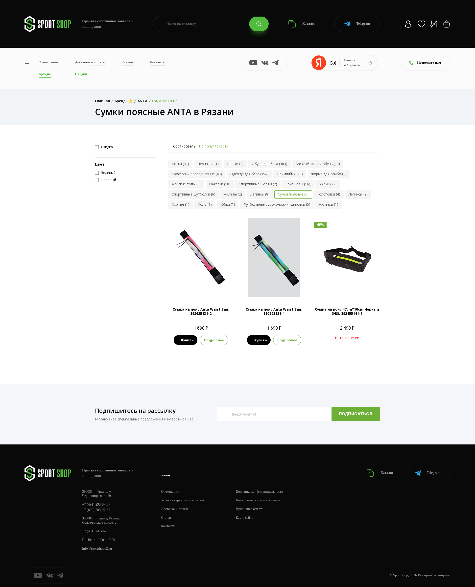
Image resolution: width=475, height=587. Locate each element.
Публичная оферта (249, 509)
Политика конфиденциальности (259, 491)
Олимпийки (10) (290, 173)
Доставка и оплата (90, 62)
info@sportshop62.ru (97, 548)
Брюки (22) (327, 184)
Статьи (127, 62)
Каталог (308, 23)
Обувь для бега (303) (269, 163)
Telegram (363, 23)
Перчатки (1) (208, 163)
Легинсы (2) (358, 194)
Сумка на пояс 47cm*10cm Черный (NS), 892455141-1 (347, 311)
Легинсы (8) (259, 194)
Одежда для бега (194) (249, 173)
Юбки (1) (227, 204)
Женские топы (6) (186, 184)
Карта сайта (244, 517)
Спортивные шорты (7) (258, 184)
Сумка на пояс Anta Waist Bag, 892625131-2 (201, 311)
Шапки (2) (235, 163)
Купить (187, 340)
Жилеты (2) (233, 194)
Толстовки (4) (328, 194)
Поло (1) (205, 204)
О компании (48, 62)
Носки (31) (180, 163)
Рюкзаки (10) (219, 184)
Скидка (107, 147)
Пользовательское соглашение (258, 500)
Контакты (158, 62)
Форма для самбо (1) (328, 173)
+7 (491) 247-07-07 (96, 531)
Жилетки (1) (328, 204)
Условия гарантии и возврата (183, 500)
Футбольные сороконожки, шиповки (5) (276, 204)
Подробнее (214, 340)
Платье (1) (180, 204)
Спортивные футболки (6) (193, 194)
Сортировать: (184, 146)
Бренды (45, 74)
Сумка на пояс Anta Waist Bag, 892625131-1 (274, 311)
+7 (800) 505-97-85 (96, 510)
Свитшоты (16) (297, 184)
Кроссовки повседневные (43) (197, 173)
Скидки (81, 74)
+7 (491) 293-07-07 (96, 504)
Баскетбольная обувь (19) (318, 163)
